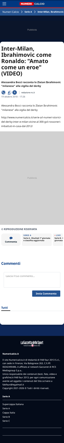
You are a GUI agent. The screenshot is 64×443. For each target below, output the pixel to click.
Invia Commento (46, 293)
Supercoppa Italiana (13, 404)
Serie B (6, 416)
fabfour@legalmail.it (13, 384)
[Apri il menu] (4, 4)
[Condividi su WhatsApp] (3, 92)
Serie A (28, 11)
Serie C (6, 420)
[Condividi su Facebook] (9, 92)
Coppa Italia (8, 412)
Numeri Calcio (10, 12)
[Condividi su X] (14, 92)
